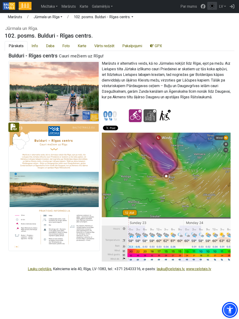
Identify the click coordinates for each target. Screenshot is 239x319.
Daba (50, 46)
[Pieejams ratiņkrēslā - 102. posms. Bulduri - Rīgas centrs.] (164, 115)
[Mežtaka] (25, 7)
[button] (48, 17)
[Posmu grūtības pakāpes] (110, 115)
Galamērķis (101, 6)
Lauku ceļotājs (39, 269)
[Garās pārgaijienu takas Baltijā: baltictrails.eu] (11, 6)
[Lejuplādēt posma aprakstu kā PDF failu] (54, 186)
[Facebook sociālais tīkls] (203, 6)
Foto (66, 46)
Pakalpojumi (132, 46)
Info (35, 46)
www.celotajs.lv (198, 269)
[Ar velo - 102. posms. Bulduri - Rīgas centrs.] (135, 115)
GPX (158, 46)
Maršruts (68, 6)
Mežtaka (48, 6)
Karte (84, 6)
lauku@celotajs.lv (170, 269)
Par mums (188, 6)
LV (221, 6)
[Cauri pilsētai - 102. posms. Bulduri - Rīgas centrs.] (150, 115)
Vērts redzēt (104, 46)
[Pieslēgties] (232, 6)
